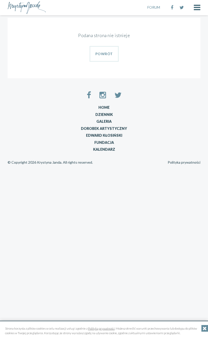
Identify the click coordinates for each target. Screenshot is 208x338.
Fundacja (104, 142)
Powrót (104, 54)
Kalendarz (104, 149)
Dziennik (104, 114)
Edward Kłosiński (104, 135)
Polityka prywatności (184, 162)
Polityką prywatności (101, 328)
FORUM (153, 7)
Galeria (104, 121)
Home (104, 107)
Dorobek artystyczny (104, 128)
